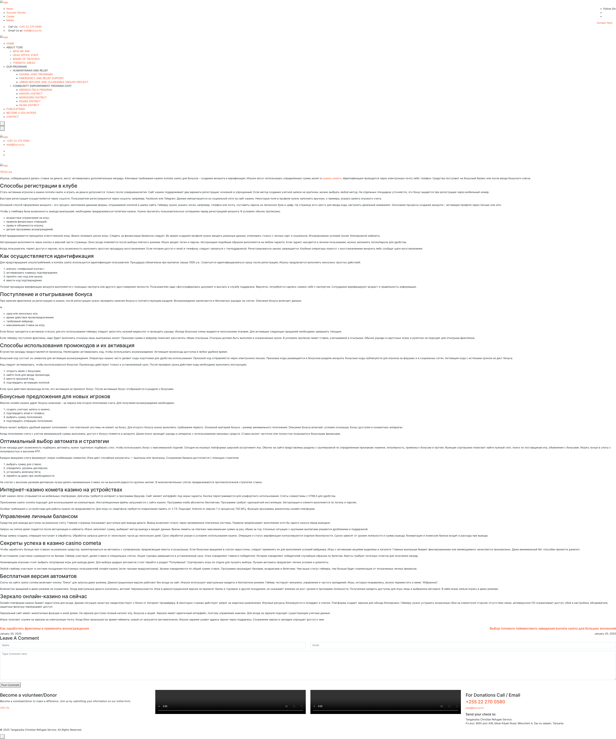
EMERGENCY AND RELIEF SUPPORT (41, 78)
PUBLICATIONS (15, 109)
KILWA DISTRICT (29, 105)
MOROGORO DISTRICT (33, 97)
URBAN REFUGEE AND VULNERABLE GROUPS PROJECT (53, 82)
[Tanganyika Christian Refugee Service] (4, 2)
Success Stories (16, 12)
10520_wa (6, 171)
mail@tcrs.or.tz (33, 30)
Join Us (4, 707)
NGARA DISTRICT (30, 101)
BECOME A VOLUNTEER (21, 112)
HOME (10, 43)
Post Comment (10, 685)
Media (10, 20)
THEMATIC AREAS (24, 62)
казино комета (332, 178)
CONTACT (12, 116)
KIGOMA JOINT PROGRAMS (36, 74)
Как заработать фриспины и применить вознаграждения (44, 628)
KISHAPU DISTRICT (31, 93)
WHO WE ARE (21, 51)
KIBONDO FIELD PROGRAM (35, 89)
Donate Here (604, 22)
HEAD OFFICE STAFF (25, 55)
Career (10, 16)
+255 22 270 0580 (30, 26)
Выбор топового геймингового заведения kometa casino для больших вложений (553, 628)
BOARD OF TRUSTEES (26, 58)
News (9, 8)
